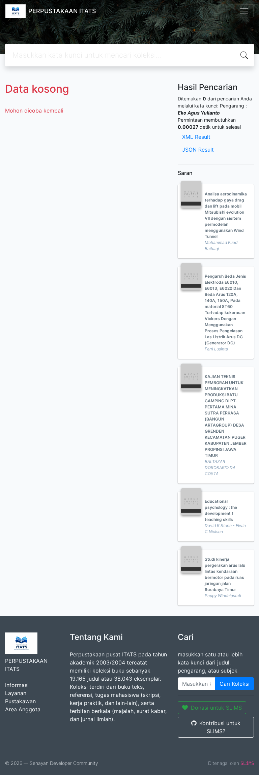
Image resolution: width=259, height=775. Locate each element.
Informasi (17, 685)
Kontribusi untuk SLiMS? (219, 727)
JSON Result (198, 149)
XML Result (196, 136)
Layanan (15, 693)
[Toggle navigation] (244, 11)
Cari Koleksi (235, 683)
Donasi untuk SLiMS (216, 707)
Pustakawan (20, 701)
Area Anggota (22, 709)
